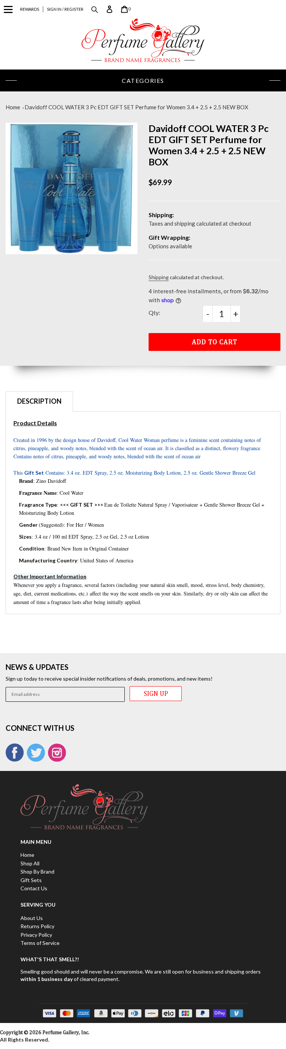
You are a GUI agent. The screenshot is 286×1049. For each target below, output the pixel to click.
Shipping (159, 277)
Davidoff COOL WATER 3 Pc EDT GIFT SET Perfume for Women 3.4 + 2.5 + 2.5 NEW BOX (136, 107)
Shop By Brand (37, 871)
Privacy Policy (36, 935)
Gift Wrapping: (169, 237)
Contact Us (33, 888)
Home (13, 107)
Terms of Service (40, 943)
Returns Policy (37, 926)
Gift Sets (31, 880)
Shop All (29, 863)
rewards (29, 9)
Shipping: (161, 214)
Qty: (154, 312)
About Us (31, 918)
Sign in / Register (65, 9)
